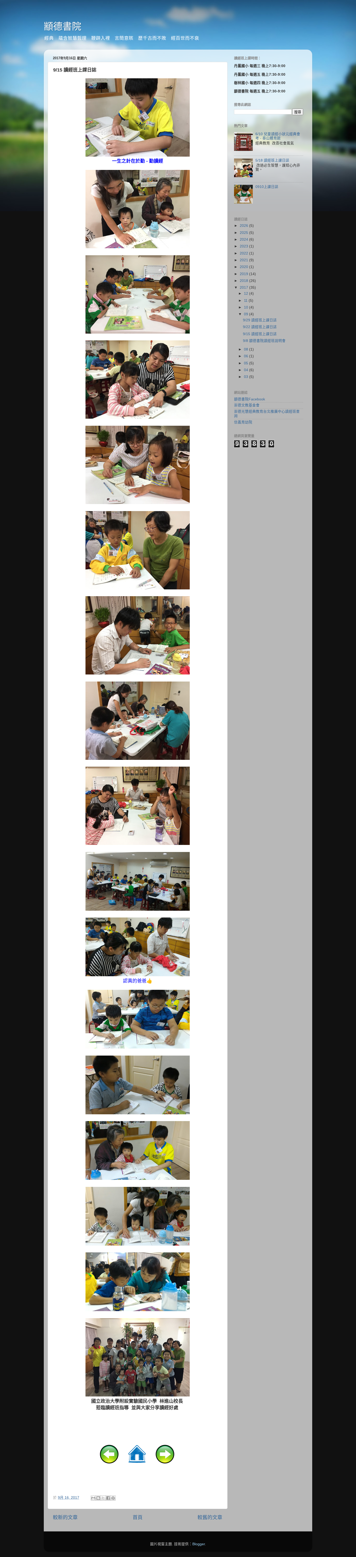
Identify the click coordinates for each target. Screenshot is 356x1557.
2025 (244, 233)
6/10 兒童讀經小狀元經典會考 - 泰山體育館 (277, 136)
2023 (244, 246)
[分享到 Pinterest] (113, 1498)
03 (246, 377)
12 (246, 293)
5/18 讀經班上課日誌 (272, 160)
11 (246, 301)
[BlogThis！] (98, 1498)
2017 (244, 287)
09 (246, 314)
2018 (244, 281)
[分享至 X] (103, 1498)
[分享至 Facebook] (108, 1498)
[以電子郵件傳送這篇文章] (93, 1498)
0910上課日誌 (266, 187)
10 (246, 307)
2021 (244, 260)
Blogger (198, 1544)
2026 (244, 226)
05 (246, 363)
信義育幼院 (243, 422)
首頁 (138, 1517)
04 (246, 370)
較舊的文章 (210, 1517)
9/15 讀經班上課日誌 (260, 334)
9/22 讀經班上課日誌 (260, 327)
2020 (244, 267)
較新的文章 (65, 1517)
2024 (244, 239)
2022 (244, 253)
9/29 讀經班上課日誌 (260, 320)
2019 (244, 274)
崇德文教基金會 (247, 405)
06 (246, 356)
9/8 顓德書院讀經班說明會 (264, 341)
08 (246, 349)
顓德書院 (62, 26)
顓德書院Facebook (249, 399)
